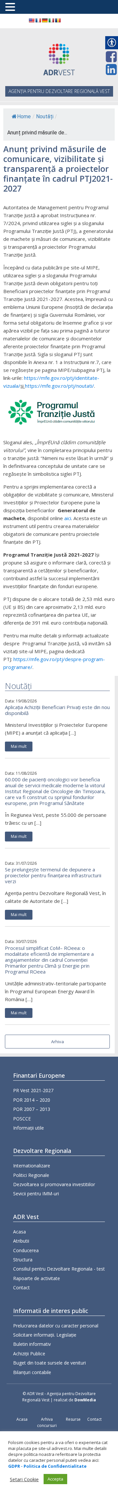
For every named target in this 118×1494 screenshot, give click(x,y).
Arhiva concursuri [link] (47, 1422)
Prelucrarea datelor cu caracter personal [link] (55, 1325)
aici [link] (67, 518)
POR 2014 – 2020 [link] (31, 1100)
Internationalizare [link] (31, 1165)
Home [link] (24, 116)
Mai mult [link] (19, 746)
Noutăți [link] (44, 116)
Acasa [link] (19, 1232)
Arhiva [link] (57, 1042)
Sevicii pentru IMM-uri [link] (36, 1193)
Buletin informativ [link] (32, 1344)
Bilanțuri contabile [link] (32, 1372)
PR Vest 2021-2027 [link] (33, 1090)
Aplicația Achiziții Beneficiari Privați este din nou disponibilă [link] (57, 710)
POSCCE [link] (22, 1118)
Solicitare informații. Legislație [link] (44, 1335)
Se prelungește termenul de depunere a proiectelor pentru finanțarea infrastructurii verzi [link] (53, 875)
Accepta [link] (55, 1479)
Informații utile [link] (28, 1128)
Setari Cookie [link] (24, 1479)
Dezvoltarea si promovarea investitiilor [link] (54, 1184)
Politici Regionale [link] (31, 1175)
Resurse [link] (73, 1419)
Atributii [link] (21, 1241)
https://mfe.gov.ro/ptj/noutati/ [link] (59, 385)
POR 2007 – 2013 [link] (31, 1109)
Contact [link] (21, 1287)
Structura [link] (22, 1259)
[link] (31, 20)
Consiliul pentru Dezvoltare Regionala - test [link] (59, 1269)
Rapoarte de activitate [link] (36, 1278)
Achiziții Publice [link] (29, 1353)
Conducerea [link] (26, 1250)
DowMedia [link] (85, 1400)
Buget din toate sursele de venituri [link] (49, 1363)
